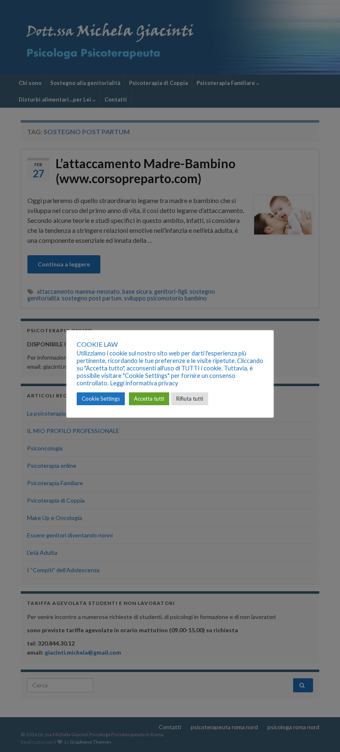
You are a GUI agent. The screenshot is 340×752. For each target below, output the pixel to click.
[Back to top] (321, 733)
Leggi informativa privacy (144, 383)
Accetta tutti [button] (149, 398)
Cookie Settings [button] (101, 398)
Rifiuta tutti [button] (189, 398)
